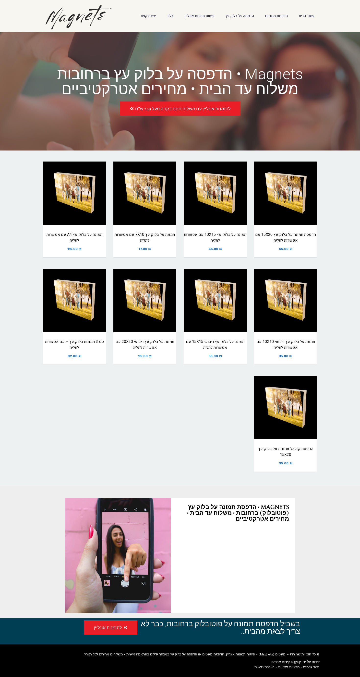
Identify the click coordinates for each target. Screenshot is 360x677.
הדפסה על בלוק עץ (183, 654)
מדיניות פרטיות (289, 667)
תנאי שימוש (311, 667)
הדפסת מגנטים (213, 654)
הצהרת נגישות (264, 667)
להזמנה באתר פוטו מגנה (286, 199)
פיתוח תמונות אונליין (240, 654)
